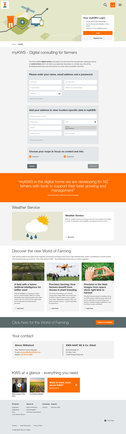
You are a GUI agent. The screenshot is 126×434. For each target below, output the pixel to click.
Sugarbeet (35, 156)
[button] (19, 387)
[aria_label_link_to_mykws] (112, 4)
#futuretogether (31, 410)
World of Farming (31, 407)
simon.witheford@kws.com (30, 352)
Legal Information (25, 425)
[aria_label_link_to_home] (5, 5)
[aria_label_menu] (120, 5)
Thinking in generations (33, 412)
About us (29, 404)
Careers (54, 404)
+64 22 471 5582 (26, 355)
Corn (13, 412)
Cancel (32, 166)
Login (98, 33)
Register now (98, 38)
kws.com (60, 385)
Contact (44, 407)
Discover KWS (55, 407)
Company (46, 404)
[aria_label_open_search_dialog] (105, 5)
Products (15, 404)
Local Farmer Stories (18, 414)
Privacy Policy (38, 425)
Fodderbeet (70, 156)
